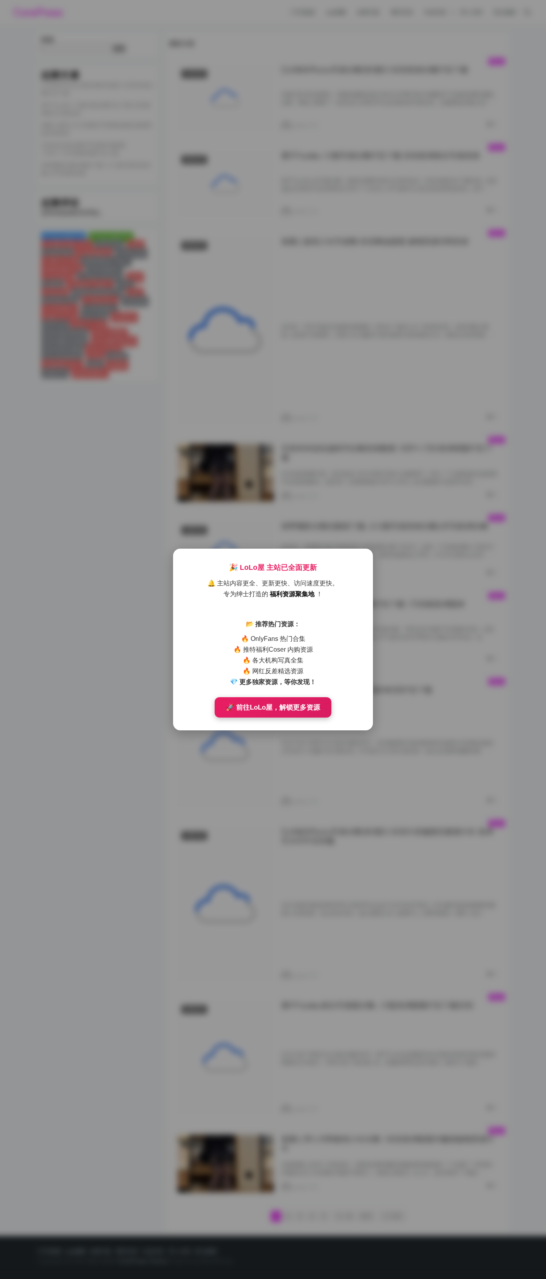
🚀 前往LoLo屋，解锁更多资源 (273, 707)
